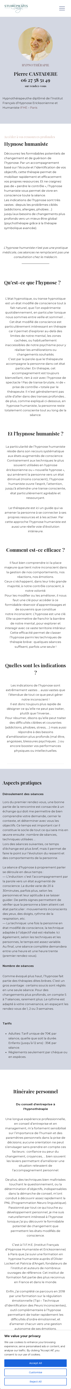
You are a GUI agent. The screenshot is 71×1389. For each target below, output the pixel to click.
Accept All (35, 1363)
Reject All (36, 1381)
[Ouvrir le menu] (62, 8)
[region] (35, 1359)
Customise (35, 1372)
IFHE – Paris (28, 107)
